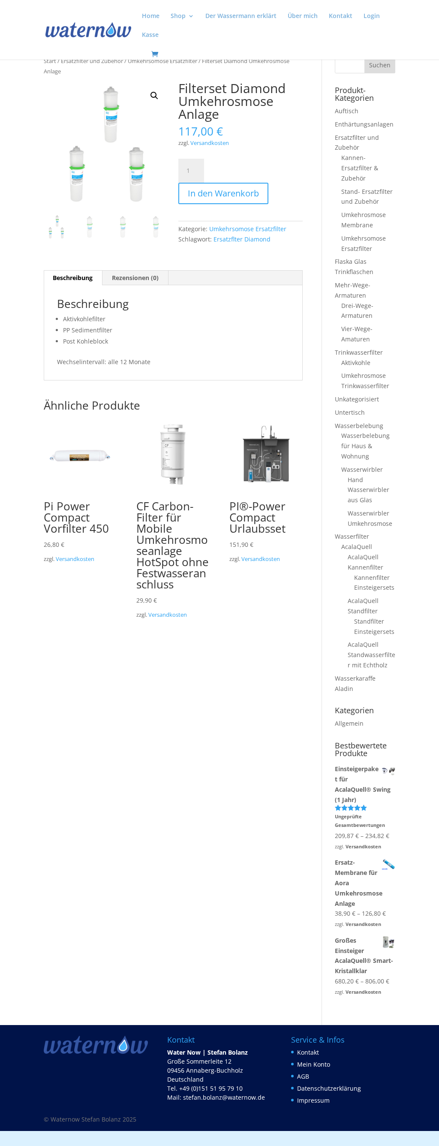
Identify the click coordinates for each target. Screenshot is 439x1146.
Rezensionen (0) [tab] (135, 278)
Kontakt (340, 16)
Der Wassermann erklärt (241, 16)
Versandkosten (209, 143)
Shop (178, 16)
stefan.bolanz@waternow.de (224, 1097)
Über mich (303, 16)
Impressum (313, 1100)
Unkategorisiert (357, 399)
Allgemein (349, 723)
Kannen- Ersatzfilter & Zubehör (359, 168)
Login (372, 16)
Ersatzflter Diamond (242, 239)
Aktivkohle (355, 363)
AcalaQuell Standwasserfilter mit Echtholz (371, 654)
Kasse (150, 35)
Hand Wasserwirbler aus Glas (368, 490)
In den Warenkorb (223, 193)
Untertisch (350, 412)
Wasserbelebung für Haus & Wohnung (365, 445)
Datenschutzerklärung (329, 1088)
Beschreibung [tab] (73, 278)
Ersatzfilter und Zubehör (92, 61)
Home (150, 16)
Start (50, 61)
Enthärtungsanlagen (364, 124)
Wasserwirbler (362, 469)
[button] (154, 95)
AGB (303, 1076)
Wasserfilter (352, 536)
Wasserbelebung (359, 426)
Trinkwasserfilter (359, 352)
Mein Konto (313, 1064)
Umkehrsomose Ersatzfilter (162, 61)
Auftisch (346, 111)
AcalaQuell (356, 547)
